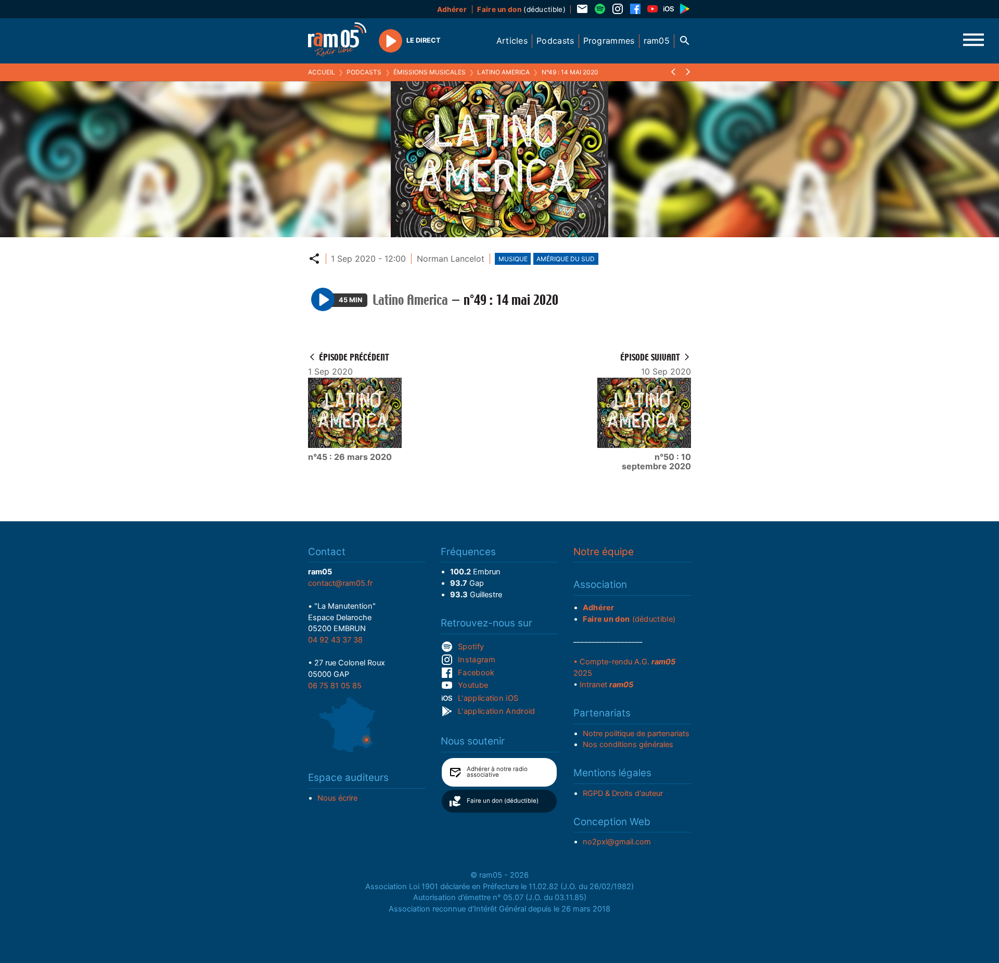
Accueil (321, 72)
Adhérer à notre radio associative (497, 772)
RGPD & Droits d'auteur (623, 793)
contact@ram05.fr (340, 583)
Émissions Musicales (429, 72)
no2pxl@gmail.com (617, 841)
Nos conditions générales (628, 744)
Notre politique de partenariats (636, 733)
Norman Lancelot (450, 258)
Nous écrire (337, 798)
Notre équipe (603, 552)
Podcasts (364, 72)
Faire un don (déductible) (503, 800)
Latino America (503, 72)
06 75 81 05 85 (335, 685)
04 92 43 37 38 (335, 640)
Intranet (606, 684)
